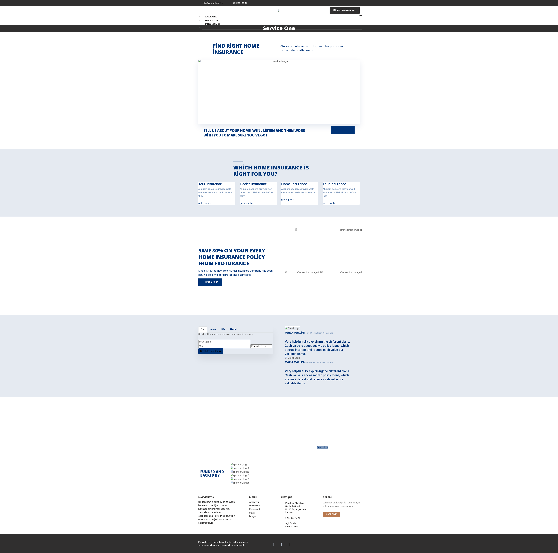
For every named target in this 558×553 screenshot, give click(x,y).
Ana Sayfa (211, 16)
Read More (322, 447)
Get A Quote (344, 130)
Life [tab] (223, 329)
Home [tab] (213, 329)
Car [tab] (203, 329)
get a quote (204, 203)
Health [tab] (233, 329)
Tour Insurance (210, 184)
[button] (345, 10)
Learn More (211, 282)
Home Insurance (294, 184)
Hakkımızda (212, 20)
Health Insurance (253, 184)
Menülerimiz (212, 23)
